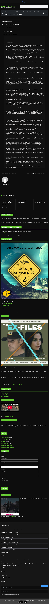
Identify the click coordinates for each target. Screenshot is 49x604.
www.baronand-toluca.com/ (6, 445)
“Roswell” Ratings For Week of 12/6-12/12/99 (37, 173)
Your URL (2, 465)
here (21, 235)
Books (38, 11)
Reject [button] (25, 602)
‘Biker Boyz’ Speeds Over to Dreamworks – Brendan (7, 202)
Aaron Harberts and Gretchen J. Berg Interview (10, 549)
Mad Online (3, 441)
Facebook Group (6, 310)
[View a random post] (46, 13)
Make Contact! (4, 394)
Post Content (3, 478)
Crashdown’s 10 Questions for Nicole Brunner (10, 542)
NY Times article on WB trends (9, 173)
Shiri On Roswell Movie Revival (7, 537)
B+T (17, 11)
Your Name (3, 456)
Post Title (3, 469)
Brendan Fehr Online (5, 437)
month (17, 594)
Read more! (3, 567)
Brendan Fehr (5, 21)
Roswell (23, 11)
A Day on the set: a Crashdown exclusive (9, 544)
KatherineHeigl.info (4, 439)
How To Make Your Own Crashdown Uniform (10, 534)
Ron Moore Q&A (4, 552)
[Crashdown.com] (2, 13)
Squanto (12, 27)
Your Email (3, 460)
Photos (6, 14)
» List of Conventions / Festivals (7, 232)
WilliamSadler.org (4, 443)
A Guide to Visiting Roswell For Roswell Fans (10, 532)
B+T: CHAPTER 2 (11, 414)
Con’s (11, 11)
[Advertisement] (34, 6)
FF (10, 14)
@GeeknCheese (6, 305)
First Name (3, 585)
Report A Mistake (4, 393)
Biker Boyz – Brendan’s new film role (24, 201)
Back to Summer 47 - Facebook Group (10, 312)
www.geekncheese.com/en (8, 303)
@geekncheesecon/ (7, 308)
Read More (29, 602)
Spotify (20, 384)
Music (34, 11)
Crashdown (19, 14)
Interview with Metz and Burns (7, 547)
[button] (7, 12)
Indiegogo (13, 516)
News (6, 11)
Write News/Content (5, 396)
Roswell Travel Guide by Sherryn (7, 539)
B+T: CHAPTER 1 (4, 414)
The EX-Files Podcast (9, 416)
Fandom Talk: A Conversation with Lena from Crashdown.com (13, 529)
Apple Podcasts (15, 384)
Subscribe (44, 586)
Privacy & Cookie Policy (5, 577)
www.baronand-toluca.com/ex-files (7, 447)
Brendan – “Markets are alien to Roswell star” (40, 201)
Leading (10, 21)
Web (14, 14)
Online (4, 575)
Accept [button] (21, 602)
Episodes (29, 11)
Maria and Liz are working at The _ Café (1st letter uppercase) (12, 473)
